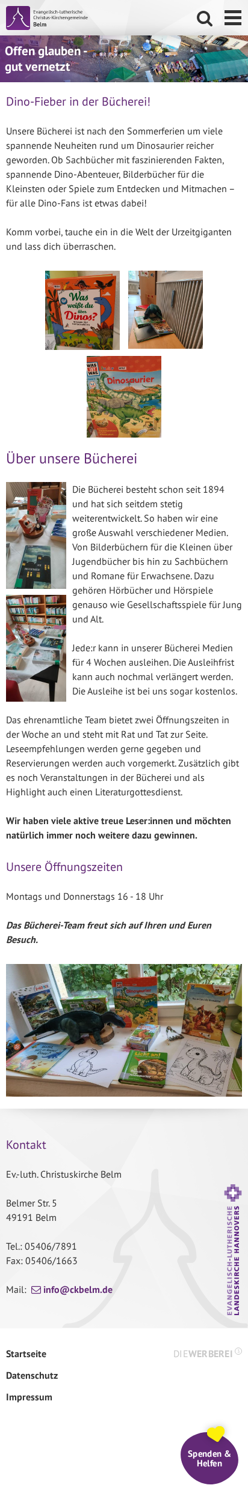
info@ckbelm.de (78, 1289)
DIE (206, 1354)
